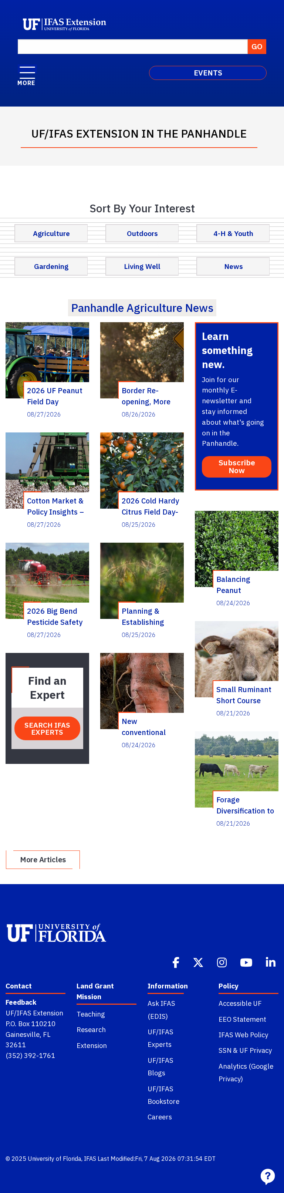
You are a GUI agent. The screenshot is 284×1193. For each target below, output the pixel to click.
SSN (225, 1050)
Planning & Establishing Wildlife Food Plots (144, 616)
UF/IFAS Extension (34, 1012)
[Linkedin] (271, 961)
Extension (92, 1045)
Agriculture (51, 233)
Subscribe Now (237, 466)
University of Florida (54, 1158)
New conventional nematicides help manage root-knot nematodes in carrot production (151, 726)
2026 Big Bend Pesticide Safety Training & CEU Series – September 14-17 (54, 616)
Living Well (142, 266)
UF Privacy (255, 1050)
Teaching (91, 1014)
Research (91, 1029)
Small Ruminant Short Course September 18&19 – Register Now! (243, 694)
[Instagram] (222, 961)
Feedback (21, 1002)
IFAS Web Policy (243, 1034)
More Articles (43, 860)
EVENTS (208, 73)
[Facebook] (176, 961)
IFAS (90, 1158)
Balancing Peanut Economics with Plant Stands (243, 584)
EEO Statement (242, 1019)
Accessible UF (240, 1003)
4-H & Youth (233, 233)
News (233, 266)
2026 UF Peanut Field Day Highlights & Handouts (54, 395)
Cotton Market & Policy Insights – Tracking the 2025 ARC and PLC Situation (55, 506)
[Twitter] (199, 961)
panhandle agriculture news (142, 307)
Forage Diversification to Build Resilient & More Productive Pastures (245, 805)
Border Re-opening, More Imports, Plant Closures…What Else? (148, 395)
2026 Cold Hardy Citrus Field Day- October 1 (150, 506)
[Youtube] (247, 961)
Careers (160, 1116)
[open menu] (27, 68)
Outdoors (142, 233)
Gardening (51, 266)
